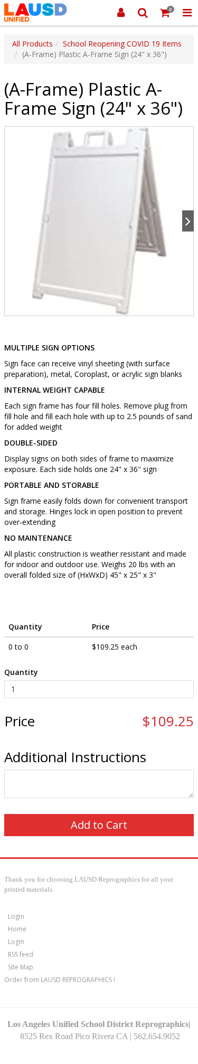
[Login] (121, 12)
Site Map (20, 967)
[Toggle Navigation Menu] (187, 12)
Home (17, 928)
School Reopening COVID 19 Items (122, 44)
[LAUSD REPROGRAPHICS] (35, 12)
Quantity (21, 672)
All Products (32, 44)
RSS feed (20, 954)
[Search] (143, 12)
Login (16, 916)
